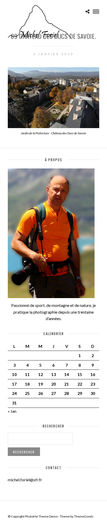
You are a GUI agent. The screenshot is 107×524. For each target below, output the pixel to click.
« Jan (12, 411)
